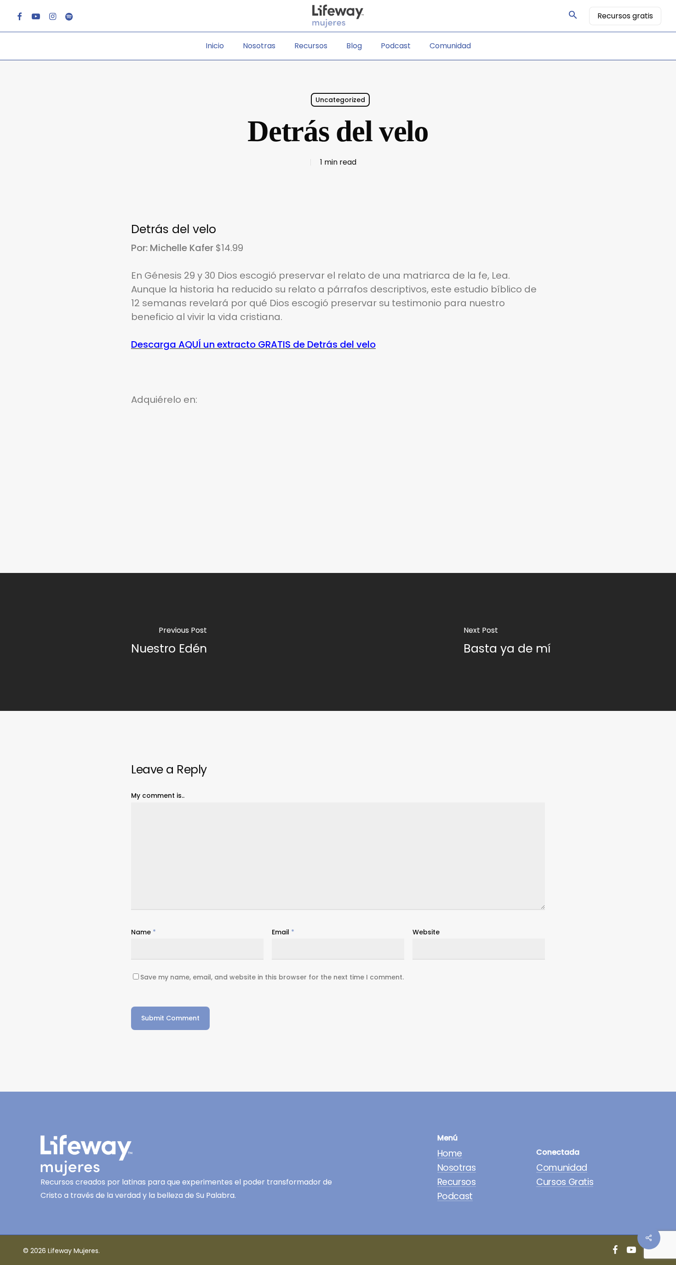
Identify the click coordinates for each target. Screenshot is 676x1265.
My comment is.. (157, 795)
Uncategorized (340, 99)
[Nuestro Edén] (169, 642)
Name (143, 932)
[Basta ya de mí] (507, 642)
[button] (573, 16)
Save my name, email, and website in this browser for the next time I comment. (272, 977)
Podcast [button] (455, 1196)
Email (283, 932)
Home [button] (449, 1153)
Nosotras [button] (456, 1168)
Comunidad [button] (561, 1168)
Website (426, 932)
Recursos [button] (456, 1182)
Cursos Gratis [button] (564, 1182)
